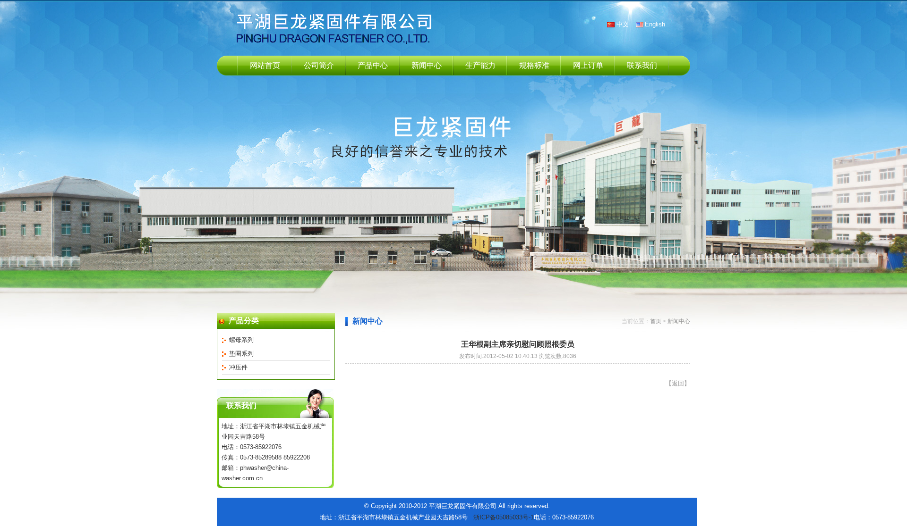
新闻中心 (426, 65)
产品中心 (373, 65)
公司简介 (319, 65)
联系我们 (642, 65)
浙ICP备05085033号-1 (503, 517)
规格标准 (534, 65)
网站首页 (265, 65)
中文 (622, 24)
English (655, 24)
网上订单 (588, 65)
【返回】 (678, 383)
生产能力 (480, 65)
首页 (655, 321)
